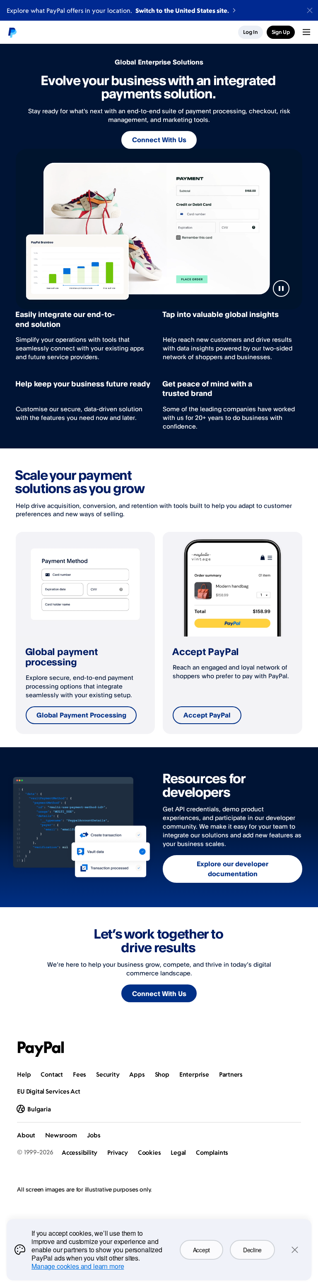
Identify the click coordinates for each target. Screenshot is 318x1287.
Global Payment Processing (81, 715)
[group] (85, 633)
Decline (252, 1250)
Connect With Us (159, 140)
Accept (201, 1250)
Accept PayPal (207, 715)
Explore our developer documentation (232, 869)
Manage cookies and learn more (77, 1266)
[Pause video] (281, 288)
